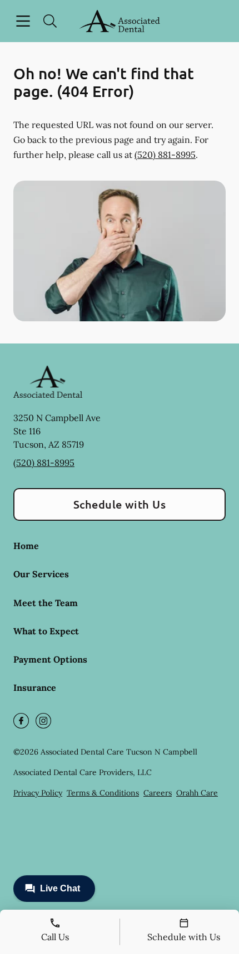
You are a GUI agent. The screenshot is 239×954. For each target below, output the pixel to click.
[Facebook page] (21, 721)
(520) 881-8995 (165, 154)
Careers (157, 793)
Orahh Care (197, 793)
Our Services (41, 573)
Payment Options (50, 659)
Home (26, 545)
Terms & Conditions (103, 793)
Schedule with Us (119, 504)
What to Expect (46, 631)
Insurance (34, 687)
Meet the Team (45, 602)
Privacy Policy (37, 793)
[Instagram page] (43, 721)
